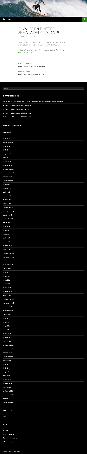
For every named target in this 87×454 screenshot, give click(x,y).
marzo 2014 (7, 379)
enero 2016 (7, 295)
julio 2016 (6, 272)
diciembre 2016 (8, 253)
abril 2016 (6, 284)
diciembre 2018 (8, 169)
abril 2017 (6, 238)
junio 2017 (6, 230)
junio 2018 (6, 184)
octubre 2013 (7, 398)
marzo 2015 (7, 333)
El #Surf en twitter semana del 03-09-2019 (17, 109)
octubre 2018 (7, 177)
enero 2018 (7, 203)
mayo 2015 (7, 326)
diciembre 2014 (8, 345)
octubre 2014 (7, 353)
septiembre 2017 (8, 219)
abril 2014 (6, 376)
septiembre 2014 (8, 356)
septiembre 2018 (8, 180)
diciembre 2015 (8, 299)
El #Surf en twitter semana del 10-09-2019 (17, 105)
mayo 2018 (7, 188)
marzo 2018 (7, 196)
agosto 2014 (7, 360)
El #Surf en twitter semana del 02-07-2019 (17, 117)
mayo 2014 (7, 372)
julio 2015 (6, 318)
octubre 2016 (7, 261)
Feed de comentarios (10, 438)
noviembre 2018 (8, 173)
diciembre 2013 (8, 391)
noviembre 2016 (8, 257)
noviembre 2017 (8, 211)
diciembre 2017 (8, 207)
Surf (4, 416)
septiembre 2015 (8, 310)
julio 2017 (6, 226)
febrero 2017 (7, 245)
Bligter (33, 36)
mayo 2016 (7, 280)
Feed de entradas (8, 434)
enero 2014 (7, 387)
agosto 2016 (7, 268)
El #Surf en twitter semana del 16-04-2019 (32, 73)
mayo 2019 (7, 154)
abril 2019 (6, 157)
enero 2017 (7, 249)
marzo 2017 (7, 242)
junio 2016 (6, 276)
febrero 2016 (7, 291)
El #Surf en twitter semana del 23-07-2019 (17, 113)
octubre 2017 (7, 215)
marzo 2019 (7, 161)
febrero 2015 (7, 337)
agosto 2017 (7, 222)
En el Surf (7, 19)
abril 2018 (6, 192)
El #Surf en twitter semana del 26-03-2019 (32, 65)
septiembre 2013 (8, 402)
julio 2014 (6, 364)
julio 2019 (6, 146)
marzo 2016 (7, 288)
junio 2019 (6, 150)
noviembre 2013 (8, 395)
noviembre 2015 (8, 303)
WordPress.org (8, 442)
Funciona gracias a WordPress (11, 451)
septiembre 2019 (8, 142)
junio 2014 (6, 368)
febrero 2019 (7, 165)
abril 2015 (6, 330)
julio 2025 (6, 138)
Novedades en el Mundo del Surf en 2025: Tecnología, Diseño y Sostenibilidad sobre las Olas (33, 101)
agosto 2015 (7, 314)
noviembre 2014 (8, 349)
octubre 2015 (7, 307)
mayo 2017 (7, 234)
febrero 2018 (7, 200)
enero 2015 (7, 341)
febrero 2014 (7, 383)
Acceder (6, 430)
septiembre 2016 (8, 265)
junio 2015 (6, 322)
